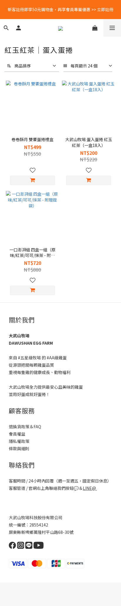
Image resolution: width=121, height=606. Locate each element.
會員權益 (17, 434)
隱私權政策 (19, 441)
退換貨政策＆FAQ (25, 426)
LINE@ (89, 488)
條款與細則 (19, 448)
